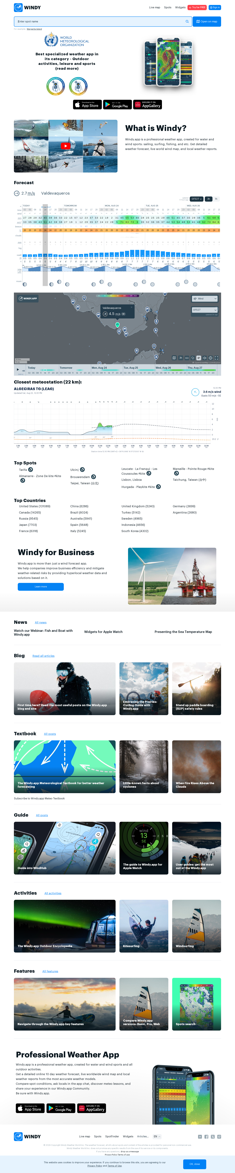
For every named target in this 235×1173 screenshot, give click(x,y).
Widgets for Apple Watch (103, 632)
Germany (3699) (184, 506)
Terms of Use (115, 1166)
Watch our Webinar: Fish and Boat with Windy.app (43, 632)
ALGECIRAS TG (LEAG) (34, 389)
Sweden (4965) (131, 518)
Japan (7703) (28, 524)
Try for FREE (198, 7)
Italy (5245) (78, 531)
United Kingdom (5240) (138, 506)
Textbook (25, 733)
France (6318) (28, 531)
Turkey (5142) (130, 512)
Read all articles (43, 656)
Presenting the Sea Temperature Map (183, 632)
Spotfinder (112, 1136)
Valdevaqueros (55, 193)
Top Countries (30, 500)
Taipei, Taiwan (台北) (84, 483)
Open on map (209, 21)
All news (41, 622)
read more (67, 68)
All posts (50, 734)
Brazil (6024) (79, 512)
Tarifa (23, 469)
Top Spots (25, 463)
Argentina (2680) (185, 512)
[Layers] (174, 357)
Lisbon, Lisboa (131, 479)
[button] (206, 392)
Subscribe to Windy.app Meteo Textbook (39, 798)
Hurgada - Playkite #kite (138, 487)
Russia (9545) (28, 518)
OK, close (195, 1164)
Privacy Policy (111, 1155)
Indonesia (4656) (133, 524)
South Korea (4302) (135, 531)
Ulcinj (74, 469)
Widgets (180, 7)
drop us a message (130, 1152)
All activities (52, 893)
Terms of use (124, 1155)
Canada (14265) (30, 512)
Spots (167, 7)
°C (20, 230)
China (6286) (79, 506)
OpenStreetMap (202, 363)
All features (50, 971)
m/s (31, 193)
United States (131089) (34, 506)
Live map (154, 7)
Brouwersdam (80, 477)
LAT (19, 272)
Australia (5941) (81, 518)
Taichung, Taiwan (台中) (189, 479)
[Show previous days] (23, 370)
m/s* (19, 222)
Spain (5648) (79, 524)
